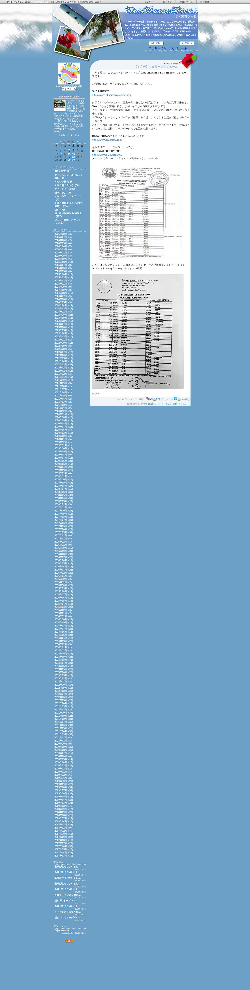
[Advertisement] (69, 966)
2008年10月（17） (64, 809)
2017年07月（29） (64, 520)
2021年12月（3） (64, 373)
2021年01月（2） (64, 408)
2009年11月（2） (64, 778)
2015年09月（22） (64, 588)
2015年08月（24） (64, 591)
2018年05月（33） (64, 495)
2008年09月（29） (64, 812)
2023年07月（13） (64, 324)
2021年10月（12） (64, 380)
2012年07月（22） (64, 694)
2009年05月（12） (64, 796)
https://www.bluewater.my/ (107, 154)
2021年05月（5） (64, 395)
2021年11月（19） (64, 377)
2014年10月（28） (64, 619)
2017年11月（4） (64, 507)
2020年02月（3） (64, 436)
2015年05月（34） (64, 600)
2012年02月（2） (64, 709)
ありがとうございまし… (68, 866)
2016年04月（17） (64, 566)
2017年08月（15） (64, 516)
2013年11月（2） (64, 650)
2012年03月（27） (64, 706)
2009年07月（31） (64, 790)
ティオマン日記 (161, 12)
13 (60, 154)
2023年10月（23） (64, 314)
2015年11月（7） (64, 582)
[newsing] (183, 399)
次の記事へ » (186, 43)
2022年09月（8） (64, 346)
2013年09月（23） (64, 656)
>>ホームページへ (69, 135)
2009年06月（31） (64, 793)
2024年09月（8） (64, 290)
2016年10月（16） (64, 548)
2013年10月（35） (64, 653)
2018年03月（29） (64, 501)
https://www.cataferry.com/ (107, 139)
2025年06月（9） (64, 268)
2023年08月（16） (64, 321)
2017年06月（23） (64, 523)
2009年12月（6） (64, 774)
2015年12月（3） (64, 579)
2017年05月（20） (64, 526)
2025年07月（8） (64, 265)
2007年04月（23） (64, 852)
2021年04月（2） (64, 398)
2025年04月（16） (64, 274)
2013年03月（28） (64, 675)
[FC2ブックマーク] (163, 399)
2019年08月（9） (64, 454)
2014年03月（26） (64, 641)
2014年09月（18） (64, 622)
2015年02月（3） (64, 610)
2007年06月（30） (64, 846)
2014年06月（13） (64, 631)
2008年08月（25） (64, 815)
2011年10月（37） (64, 712)
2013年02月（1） (64, 678)
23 (73, 157)
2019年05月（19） (64, 464)
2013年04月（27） (64, 672)
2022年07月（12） (64, 352)
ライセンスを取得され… (68, 911)
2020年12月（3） (64, 411)
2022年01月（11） (64, 370)
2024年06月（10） (64, 299)
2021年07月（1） (64, 389)
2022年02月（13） (64, 367)
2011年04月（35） (64, 731)
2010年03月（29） (64, 765)
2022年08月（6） (64, 349)
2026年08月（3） (64, 234)
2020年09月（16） (64, 420)
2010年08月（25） (64, 750)
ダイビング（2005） (65, 189)
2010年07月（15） (64, 753)
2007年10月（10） (64, 834)
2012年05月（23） (64, 700)
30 (73, 159)
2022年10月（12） (64, 342)
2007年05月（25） (64, 849)
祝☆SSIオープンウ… (66, 900)
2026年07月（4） (64, 237)
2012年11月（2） (64, 681)
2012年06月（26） (64, 697)
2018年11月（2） (64, 476)
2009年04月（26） (64, 799)
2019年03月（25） (64, 470)
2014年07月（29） (64, 628)
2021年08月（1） (64, 386)
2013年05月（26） (64, 669)
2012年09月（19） (64, 687)
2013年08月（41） (64, 659)
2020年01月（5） (64, 439)
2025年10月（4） (64, 255)
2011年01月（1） (64, 740)
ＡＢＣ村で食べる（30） (68, 185)
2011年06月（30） (64, 725)
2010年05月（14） (64, 759)
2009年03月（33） (64, 802)
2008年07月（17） (64, 818)
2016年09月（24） (64, 551)
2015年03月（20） (64, 607)
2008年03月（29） (64, 824)
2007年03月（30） (64, 855)
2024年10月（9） (64, 286)
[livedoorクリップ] (175, 399)
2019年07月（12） (64, 457)
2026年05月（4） (64, 243)
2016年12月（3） (64, 541)
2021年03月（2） (64, 401)
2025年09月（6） (64, 258)
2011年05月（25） (64, 728)
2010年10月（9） (64, 743)
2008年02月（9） (64, 827)
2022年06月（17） (64, 355)
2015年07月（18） (64, 594)
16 (73, 154)
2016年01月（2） (64, 576)
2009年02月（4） (64, 806)
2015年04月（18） (64, 604)
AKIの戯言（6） (63, 171)
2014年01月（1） (64, 647)
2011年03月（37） (64, 734)
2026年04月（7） (64, 246)
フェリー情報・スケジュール (168, 48)
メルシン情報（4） (65, 181)
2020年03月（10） (64, 433)
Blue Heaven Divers (69, 96)
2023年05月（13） (64, 330)
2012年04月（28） (64, 703)
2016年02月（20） (64, 572)
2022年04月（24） (64, 361)
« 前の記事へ (156, 43)
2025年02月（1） (64, 280)
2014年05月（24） (64, 635)
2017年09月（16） (64, 513)
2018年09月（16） (64, 482)
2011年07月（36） (64, 722)
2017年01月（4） (64, 538)
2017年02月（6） (64, 535)
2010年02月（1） (64, 768)
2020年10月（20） (64, 417)
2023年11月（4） (64, 311)
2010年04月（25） (64, 762)
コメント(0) (159, 404)
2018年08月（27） (64, 485)
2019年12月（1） (64, 442)
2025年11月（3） (64, 252)
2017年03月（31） (64, 532)
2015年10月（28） (64, 585)
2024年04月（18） (64, 305)
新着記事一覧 (186, 2)
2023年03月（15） (64, 336)
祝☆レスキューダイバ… (68, 917)
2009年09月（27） (64, 784)
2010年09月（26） (64, 747)
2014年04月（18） (64, 638)
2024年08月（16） (64, 293)
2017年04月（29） (64, 529)
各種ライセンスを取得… (68, 894)
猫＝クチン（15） (64, 192)
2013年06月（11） (64, 666)
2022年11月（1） (64, 339)
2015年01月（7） (64, 613)
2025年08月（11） (64, 262)
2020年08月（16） (64, 423)
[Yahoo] (147, 399)
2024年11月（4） (64, 283)
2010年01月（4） (64, 771)
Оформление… (63, 930)
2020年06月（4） (64, 429)
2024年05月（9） (64, 302)
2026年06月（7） (64, 240)
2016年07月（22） (64, 557)
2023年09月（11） (64, 318)
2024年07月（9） (64, 296)
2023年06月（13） (64, 327)
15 (69, 154)
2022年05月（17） (64, 358)
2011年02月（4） (64, 737)
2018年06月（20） (64, 492)
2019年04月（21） (64, 467)
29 (69, 159)
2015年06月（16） (64, 597)
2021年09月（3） (64, 383)
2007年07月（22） (64, 843)
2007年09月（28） (64, 837)
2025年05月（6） (64, 271)
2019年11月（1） (64, 445)
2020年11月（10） (64, 414)
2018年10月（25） (64, 479)
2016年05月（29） (64, 563)
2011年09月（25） (64, 715)
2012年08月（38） (64, 691)
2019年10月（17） (64, 448)
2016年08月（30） (64, 554)
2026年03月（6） (64, 249)
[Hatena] (151, 399)
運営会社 (204, 2)
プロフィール (69, 89)
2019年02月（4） (64, 473)
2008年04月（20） (64, 821)
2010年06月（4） (64, 756)
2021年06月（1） (64, 392)
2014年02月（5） (64, 644)
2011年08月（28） (64, 719)
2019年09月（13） (64, 451)
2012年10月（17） (64, 684)
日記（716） (61, 209)
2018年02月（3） (64, 504)
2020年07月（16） (64, 426)
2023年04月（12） (64, 333)
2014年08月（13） (64, 625)
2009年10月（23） (64, 781)
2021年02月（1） (64, 405)
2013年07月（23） (64, 663)
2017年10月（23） (64, 510)
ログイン (167, 2)
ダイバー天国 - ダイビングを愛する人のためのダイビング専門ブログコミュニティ (55, 2)
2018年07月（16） (64, 489)
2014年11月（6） (64, 616)
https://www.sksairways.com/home (112, 95)
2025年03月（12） (64, 277)
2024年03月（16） (64, 308)
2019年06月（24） (64, 461)
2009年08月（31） (64, 787)
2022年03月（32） (64, 364)
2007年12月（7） (64, 830)
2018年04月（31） (64, 498)
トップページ (148, 2)
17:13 (150, 404)
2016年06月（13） (64, 560)
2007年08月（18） (64, 840)
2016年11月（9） (64, 544)
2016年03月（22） (64, 569)
